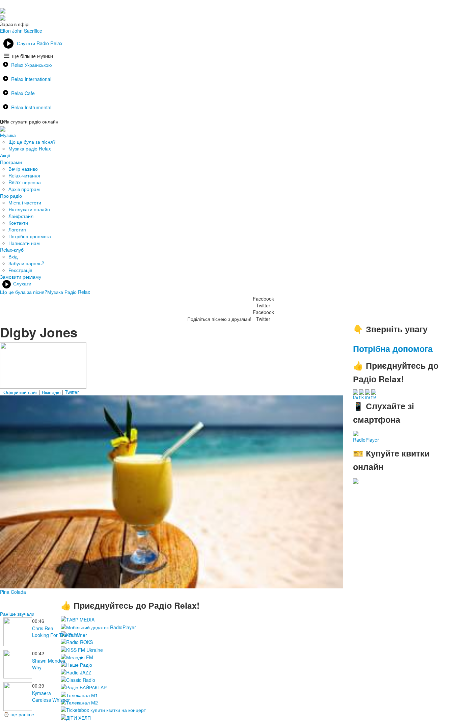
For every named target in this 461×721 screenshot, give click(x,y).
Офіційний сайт (20, 392)
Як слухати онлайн (29, 209)
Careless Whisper (51, 699)
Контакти (18, 222)
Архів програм (24, 189)
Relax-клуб (12, 249)
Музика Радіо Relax (68, 291)
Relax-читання (24, 175)
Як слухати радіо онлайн (31, 121)
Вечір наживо (23, 168)
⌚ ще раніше (18, 714)
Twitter (72, 392)
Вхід (13, 256)
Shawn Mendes (48, 660)
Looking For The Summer (59, 635)
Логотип (17, 229)
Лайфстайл (20, 216)
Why (37, 667)
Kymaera (41, 693)
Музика (8, 135)
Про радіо (11, 195)
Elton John (11, 30)
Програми (11, 162)
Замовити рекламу (20, 276)
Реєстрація (20, 270)
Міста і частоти (24, 202)
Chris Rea (42, 628)
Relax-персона (24, 182)
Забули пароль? (26, 263)
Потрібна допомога (29, 236)
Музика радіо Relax (29, 148)
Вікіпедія (51, 392)
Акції (5, 155)
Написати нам (24, 243)
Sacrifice (33, 30)
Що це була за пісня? (32, 141)
